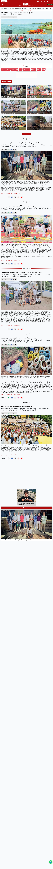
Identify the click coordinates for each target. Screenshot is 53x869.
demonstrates (15, 69)
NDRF (8, 69)
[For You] (41, 1)
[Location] (47, 1)
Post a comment (26, 134)
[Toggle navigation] (2, 5)
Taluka (9, 8)
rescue (38, 69)
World (43, 8)
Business (39, 8)
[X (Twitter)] (13, 17)
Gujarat (5, 8)
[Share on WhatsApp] (51, 862)
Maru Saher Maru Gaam (17, 8)
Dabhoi (3, 69)
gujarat (6, 10)
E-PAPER (5, 1)
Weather (26, 8)
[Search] (50, 1)
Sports (50, 8)
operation (33, 69)
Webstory (34, 8)
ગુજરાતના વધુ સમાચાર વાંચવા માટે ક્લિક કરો (10, 193)
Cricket (46, 8)
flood (21, 69)
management (26, 69)
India (30, 8)
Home (2, 10)
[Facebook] (11, 17)
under (43, 69)
